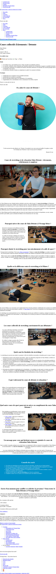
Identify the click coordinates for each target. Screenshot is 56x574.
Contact (4, 4)
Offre (4, 13)
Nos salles (5, 12)
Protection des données (8, 559)
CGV (4, 563)
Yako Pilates (27, 309)
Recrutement (9, 541)
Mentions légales (7, 560)
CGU (4, 561)
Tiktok (16, 546)
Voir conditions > (4, 511)
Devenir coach (6, 3)
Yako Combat (8, 416)
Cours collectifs (6, 16)
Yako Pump (8, 422)
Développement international (12, 534)
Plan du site (5, 565)
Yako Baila (7, 419)
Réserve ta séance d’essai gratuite (7, 523)
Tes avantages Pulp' (10, 542)
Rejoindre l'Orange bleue (8, 5)
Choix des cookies (7, 568)
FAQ (4, 564)
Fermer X (3, 514)
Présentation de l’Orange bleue (13, 528)
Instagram (13, 546)
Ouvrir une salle (6, 7)
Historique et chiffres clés (12, 533)
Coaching (5, 14)
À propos (5, 526)
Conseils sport (6, 1)
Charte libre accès (10, 529)
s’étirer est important (24, 252)
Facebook (8, 546)
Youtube (21, 546)
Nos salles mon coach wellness (13, 537)
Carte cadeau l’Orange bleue (12, 536)
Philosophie (8, 532)
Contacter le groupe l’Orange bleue (11, 566)
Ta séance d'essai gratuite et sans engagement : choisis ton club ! (14, 573)
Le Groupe (8, 530)
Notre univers (6, 538)
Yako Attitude (8, 424)
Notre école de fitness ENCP (12, 544)
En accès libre (6, 17)
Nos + (4, 18)
